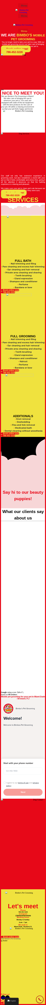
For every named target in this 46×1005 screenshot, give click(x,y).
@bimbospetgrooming (23, 915)
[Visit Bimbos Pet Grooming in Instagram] (1, 2)
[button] (23, 5)
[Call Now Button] (40, 999)
